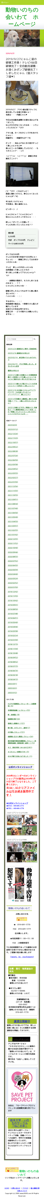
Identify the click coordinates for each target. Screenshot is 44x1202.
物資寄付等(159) (14, 719)
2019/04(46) (13, 627)
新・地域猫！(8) (14, 715)
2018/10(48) (13, 653)
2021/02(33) (13, 530)
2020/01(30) (13, 587)
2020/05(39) (13, 570)
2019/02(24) (13, 635)
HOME (7, 1188)
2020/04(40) (13, 574)
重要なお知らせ (13, 370)
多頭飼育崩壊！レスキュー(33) (19, 710)
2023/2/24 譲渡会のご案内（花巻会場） (22, 349)
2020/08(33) (13, 557)
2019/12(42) (13, 592)
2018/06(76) (13, 671)
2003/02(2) (12, 688)
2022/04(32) (13, 469)
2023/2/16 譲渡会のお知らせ (19, 353)
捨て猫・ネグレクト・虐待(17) (19, 728)
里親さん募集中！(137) (16, 723)
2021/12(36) (13, 486)
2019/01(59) (13, 640)
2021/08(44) (13, 504)
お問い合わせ (15, 1188)
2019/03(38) (13, 631)
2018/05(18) (13, 675)
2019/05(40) (13, 622)
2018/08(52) (13, 662)
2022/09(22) (13, 447)
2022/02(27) (13, 478)
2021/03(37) (13, 526)
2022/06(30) (13, 460)
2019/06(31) (13, 618)
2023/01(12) (13, 429)
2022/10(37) (13, 442)
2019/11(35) (13, 596)
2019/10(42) (13, 600)
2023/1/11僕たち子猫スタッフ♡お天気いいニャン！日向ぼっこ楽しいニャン (22, 385)
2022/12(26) (13, 434)
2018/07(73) (13, 666)
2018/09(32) (13, 657)
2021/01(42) (13, 535)
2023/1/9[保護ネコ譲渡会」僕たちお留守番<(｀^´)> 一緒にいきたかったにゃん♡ (22, 401)
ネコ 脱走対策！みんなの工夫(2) (20, 747)
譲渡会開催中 (22, 1021)
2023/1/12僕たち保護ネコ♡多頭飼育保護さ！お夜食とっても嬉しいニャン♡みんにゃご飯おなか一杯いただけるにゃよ (22, 377)
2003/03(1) (12, 684)
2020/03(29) (13, 578)
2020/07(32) (13, 561)
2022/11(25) (13, 438)
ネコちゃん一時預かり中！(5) (18, 752)
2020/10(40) (13, 548)
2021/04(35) (13, 521)
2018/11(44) (13, 649)
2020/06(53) (13, 565)
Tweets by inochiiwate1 (22, 957)
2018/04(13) (13, 679)
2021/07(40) (13, 508)
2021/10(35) (13, 495)
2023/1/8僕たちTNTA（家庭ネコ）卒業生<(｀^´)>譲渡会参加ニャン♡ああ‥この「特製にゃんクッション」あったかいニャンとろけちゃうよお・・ (22, 410)
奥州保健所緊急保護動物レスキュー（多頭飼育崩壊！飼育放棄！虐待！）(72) (22, 742)
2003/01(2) (12, 693)
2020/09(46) (13, 552)
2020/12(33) (13, 539)
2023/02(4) (12, 425)
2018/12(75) (13, 644)
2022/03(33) (13, 473)
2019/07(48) (13, 614)
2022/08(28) (13, 451)
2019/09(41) (13, 605)
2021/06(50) (13, 513)
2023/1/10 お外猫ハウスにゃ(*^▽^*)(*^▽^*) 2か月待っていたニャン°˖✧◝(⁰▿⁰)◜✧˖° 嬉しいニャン (22, 392)
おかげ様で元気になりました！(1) (20, 756)
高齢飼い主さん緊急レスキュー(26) (20, 736)
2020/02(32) (13, 583)
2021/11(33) (13, 491)
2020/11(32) (13, 543)
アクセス (25, 1188)
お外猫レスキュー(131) (16, 732)
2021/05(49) (13, 517)
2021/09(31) (13, 499)
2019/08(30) (13, 609)
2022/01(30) (13, 482)
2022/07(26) (13, 456)
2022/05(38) (13, 464)
